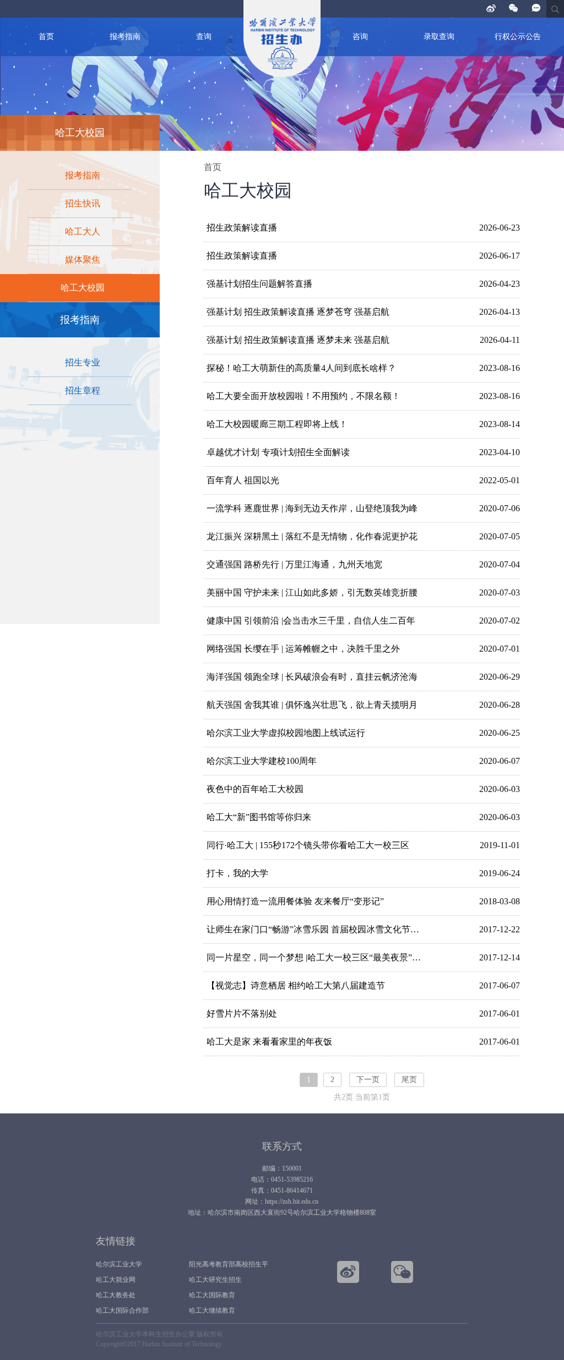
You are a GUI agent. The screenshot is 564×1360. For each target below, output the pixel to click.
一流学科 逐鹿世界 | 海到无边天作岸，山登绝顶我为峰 (312, 508)
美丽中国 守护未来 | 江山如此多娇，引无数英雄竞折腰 (312, 592)
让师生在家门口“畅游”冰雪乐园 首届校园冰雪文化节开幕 (317, 929)
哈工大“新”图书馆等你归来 (259, 817)
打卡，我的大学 (237, 873)
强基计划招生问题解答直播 (259, 283)
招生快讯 (82, 203)
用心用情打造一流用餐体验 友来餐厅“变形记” (295, 901)
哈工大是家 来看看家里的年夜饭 (269, 1041)
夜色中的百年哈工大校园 (255, 789)
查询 (204, 36)
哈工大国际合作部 (122, 1310)
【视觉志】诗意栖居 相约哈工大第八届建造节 (296, 985)
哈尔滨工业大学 (119, 1264)
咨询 (360, 36)
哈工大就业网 (115, 1279)
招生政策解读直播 (242, 227)
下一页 (367, 1079)
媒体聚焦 (82, 259)
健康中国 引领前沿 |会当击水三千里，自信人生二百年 (311, 620)
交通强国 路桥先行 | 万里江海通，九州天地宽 (294, 564)
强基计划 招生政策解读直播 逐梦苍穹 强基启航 (298, 311)
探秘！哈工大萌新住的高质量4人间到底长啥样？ (301, 368)
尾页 (409, 1079)
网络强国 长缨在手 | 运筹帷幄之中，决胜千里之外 (303, 648)
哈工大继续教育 (212, 1310)
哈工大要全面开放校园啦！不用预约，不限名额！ (303, 396)
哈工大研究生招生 (215, 1279)
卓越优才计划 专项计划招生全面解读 (278, 452)
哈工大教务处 (115, 1295)
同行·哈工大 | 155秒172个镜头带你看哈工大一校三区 (308, 845)
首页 (46, 36)
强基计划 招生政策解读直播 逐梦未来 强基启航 (298, 340)
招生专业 (82, 362)
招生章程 (82, 390)
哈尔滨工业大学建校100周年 (262, 761)
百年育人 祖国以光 (243, 480)
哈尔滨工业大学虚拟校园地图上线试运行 (286, 733)
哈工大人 (82, 231)
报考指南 (125, 36)
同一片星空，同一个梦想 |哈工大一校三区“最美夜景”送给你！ (317, 957)
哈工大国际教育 (212, 1295)
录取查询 (439, 36)
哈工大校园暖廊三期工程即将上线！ (277, 424)
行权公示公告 (518, 36)
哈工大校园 (83, 287)
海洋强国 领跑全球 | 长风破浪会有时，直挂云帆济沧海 (312, 676)
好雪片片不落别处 (242, 1013)
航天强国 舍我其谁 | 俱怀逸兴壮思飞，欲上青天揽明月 (312, 704)
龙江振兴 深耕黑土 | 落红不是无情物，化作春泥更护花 (312, 536)
